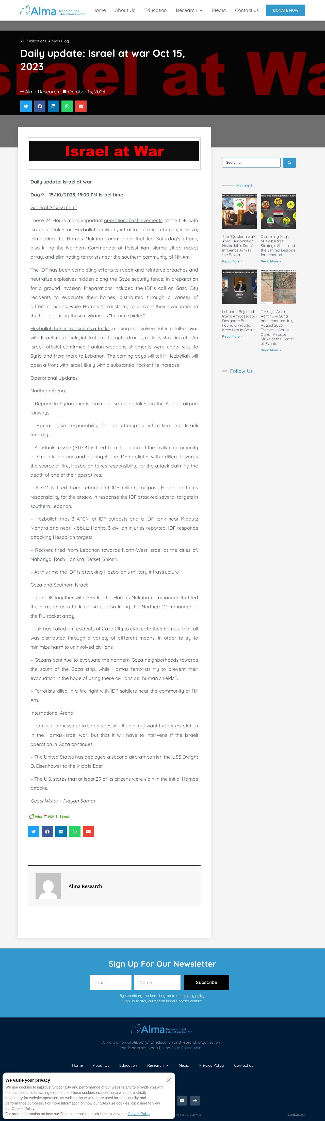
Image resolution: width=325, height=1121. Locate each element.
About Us (125, 10)
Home (99, 10)
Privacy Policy (211, 1065)
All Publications (33, 41)
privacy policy (194, 995)
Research (186, 10)
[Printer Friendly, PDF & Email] (49, 816)
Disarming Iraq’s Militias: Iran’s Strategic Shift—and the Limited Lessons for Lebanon (278, 245)
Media (219, 10)
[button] (26, 106)
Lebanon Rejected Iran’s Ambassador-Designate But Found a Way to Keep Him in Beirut (239, 320)
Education (155, 10)
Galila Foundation (186, 1047)
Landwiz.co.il (296, 1114)
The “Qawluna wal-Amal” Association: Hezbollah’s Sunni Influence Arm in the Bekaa (238, 245)
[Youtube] (182, 1101)
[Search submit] (289, 163)
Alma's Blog (58, 41)
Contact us (247, 10)
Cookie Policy (139, 1114)
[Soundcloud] (195, 1101)
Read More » (232, 261)
